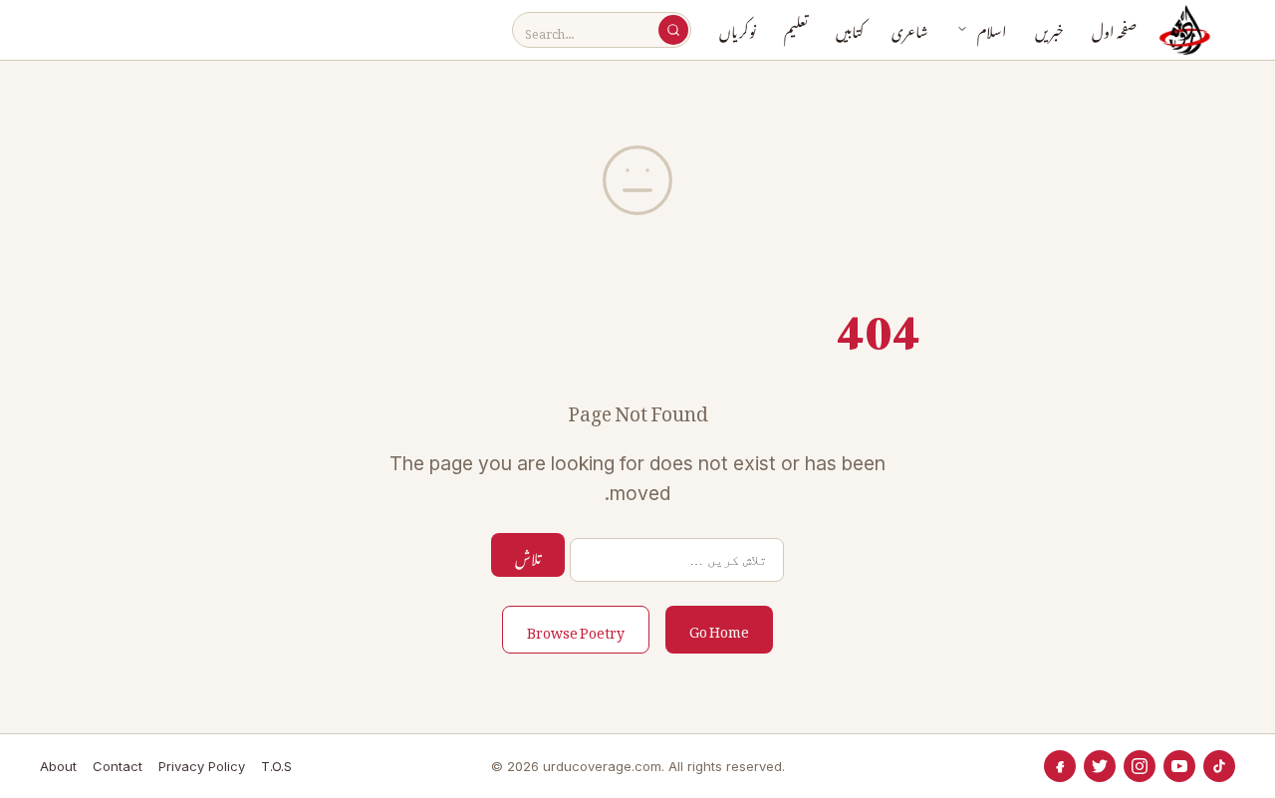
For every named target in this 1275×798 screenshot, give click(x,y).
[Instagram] (1139, 766)
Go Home (719, 628)
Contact (117, 766)
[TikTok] (1219, 766)
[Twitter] (1100, 766)
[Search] (673, 30)
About (58, 766)
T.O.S (276, 766)
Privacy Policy (201, 766)
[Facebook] (1060, 766)
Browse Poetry (576, 629)
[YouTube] (1179, 766)
